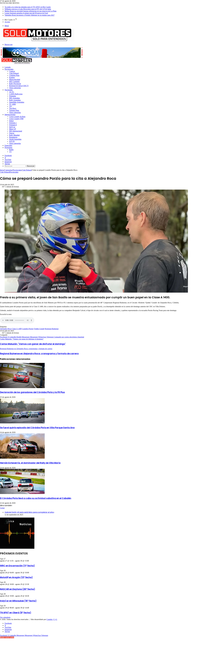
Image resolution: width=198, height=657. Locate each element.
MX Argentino (14, 98)
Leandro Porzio (27, 329)
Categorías (8, 170)
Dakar (11, 121)
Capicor (12, 71)
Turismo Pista (14, 110)
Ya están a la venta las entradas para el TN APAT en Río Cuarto (28, 7)
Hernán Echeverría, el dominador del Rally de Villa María (30, 462)
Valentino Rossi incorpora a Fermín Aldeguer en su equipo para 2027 (30, 15)
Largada (8, 67)
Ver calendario (5, 617)
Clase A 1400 (17, 329)
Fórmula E (13, 125)
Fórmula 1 (13, 123)
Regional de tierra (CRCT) (19, 86)
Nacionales (9, 90)
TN (10, 106)
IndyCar (12, 127)
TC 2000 (12, 104)
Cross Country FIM (16, 119)
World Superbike (15, 139)
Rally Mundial (14, 135)
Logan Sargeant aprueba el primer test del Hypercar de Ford (26, 13)
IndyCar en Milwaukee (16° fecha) (18, 600)
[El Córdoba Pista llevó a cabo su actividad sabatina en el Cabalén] (22, 493)
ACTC (11, 92)
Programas (8, 147)
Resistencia (13, 137)
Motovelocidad (14, 79)
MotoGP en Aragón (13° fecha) (16, 577)
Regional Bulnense (52, 329)
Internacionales (10, 115)
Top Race (12, 108)
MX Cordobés (14, 82)
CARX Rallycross (15, 94)
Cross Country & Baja (17, 117)
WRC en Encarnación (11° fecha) (17, 565)
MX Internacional (15, 131)
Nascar (11, 133)
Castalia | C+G (52, 619)
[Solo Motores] (37, 41)
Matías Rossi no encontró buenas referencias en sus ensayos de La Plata (30, 11)
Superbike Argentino (16, 102)
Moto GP (12, 129)
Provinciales (9, 69)
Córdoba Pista (14, 75)
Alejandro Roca (5, 329)
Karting (12, 77)
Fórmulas (12, 96)
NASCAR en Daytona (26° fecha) (17, 589)
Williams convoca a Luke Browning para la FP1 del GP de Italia (28, 9)
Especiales (8, 145)
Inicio (2, 170)
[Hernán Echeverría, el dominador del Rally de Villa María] (22, 458)
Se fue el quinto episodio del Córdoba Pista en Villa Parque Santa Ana (37, 427)
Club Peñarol (14, 73)
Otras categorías (15, 88)
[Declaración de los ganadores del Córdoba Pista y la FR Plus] (22, 387)
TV (10, 152)
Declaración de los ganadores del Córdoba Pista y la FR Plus (32, 392)
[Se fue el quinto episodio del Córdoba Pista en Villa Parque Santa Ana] (22, 423)
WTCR (12, 141)
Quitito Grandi (39, 329)
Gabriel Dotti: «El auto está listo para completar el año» (29, 512)
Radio (11, 150)
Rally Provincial (15, 84)
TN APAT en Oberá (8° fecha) (15, 612)
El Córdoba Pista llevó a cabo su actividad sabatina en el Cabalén (35, 498)
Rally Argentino (15, 100)
